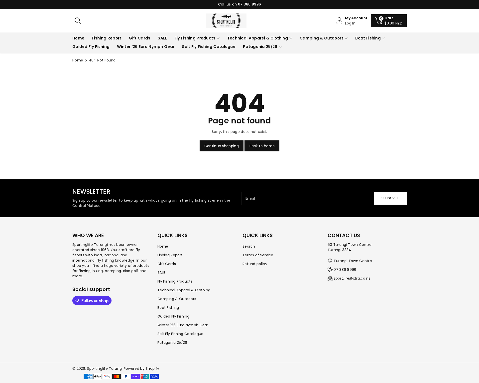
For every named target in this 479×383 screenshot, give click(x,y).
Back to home (262, 145)
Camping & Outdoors (322, 38)
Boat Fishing (368, 38)
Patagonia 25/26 (260, 46)
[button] (389, 20)
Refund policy (254, 263)
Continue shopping (221, 145)
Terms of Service (257, 255)
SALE (161, 272)
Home (77, 60)
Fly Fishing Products (195, 38)
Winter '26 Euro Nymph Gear (182, 325)
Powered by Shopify (141, 368)
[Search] (77, 20)
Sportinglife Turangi (105, 368)
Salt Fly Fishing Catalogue (180, 333)
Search (248, 246)
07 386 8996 (345, 269)
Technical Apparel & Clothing (257, 38)
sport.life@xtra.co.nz (352, 278)
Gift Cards (166, 263)
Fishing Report (170, 255)
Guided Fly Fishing (173, 316)
